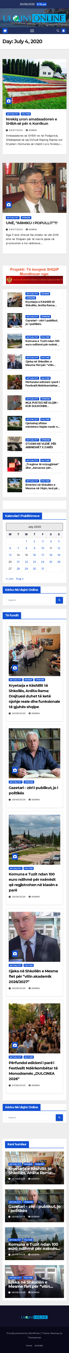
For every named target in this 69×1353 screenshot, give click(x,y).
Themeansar (34, 1337)
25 (50, 561)
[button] (58, 30)
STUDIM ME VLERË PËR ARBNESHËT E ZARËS (40, 445)
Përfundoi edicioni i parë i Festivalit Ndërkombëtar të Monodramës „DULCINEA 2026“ (42, 387)
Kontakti (39, 1345)
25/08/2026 (19, 1085)
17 (42, 555)
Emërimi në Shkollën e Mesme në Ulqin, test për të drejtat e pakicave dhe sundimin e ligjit (42, 490)
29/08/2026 (19, 713)
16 (34, 555)
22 (26, 561)
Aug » (19, 578)
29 (26, 568)
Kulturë (45, 378)
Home (29, 1345)
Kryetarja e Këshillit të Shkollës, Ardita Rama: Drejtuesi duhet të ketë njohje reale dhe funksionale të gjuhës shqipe (34, 696)
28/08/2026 (19, 799)
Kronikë (45, 294)
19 (58, 555)
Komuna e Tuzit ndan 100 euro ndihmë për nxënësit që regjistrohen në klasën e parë (42, 346)
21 (18, 561)
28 (18, 568)
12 (58, 548)
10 (42, 548)
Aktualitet (13, 114)
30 (34, 568)
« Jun (9, 578)
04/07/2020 (16, 130)
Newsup (55, 1333)
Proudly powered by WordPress (24, 1333)
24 (42, 561)
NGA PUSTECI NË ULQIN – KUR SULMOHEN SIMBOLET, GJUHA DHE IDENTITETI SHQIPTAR (41, 408)
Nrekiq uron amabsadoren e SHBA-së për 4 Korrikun (31, 121)
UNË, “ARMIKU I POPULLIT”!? (31, 223)
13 (10, 555)
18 (50, 555)
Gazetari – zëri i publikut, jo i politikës (34, 1208)
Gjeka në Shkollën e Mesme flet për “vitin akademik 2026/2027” (39, 365)
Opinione (26, 218)
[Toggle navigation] (32, 30)
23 (34, 561)
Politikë (26, 114)
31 (42, 568)
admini (33, 130)
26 (58, 561)
